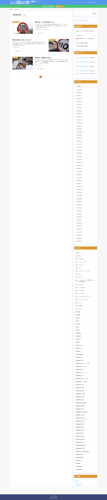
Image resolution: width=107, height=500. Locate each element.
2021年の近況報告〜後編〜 (82, 43)
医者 (78, 318)
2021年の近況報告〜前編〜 (82, 46)
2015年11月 (79, 189)
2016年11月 (79, 165)
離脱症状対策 (80, 454)
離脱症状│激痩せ (81, 439)
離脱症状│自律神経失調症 (83, 451)
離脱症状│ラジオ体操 (82, 381)
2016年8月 (79, 171)
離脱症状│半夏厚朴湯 (82, 403)
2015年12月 (79, 186)
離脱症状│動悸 (80, 399)
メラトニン (79, 302)
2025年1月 (79, 86)
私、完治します (79, 35)
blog (78, 252)
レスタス (79, 309)
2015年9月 (79, 195)
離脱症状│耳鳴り (81, 448)
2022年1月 (79, 95)
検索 (94, 13)
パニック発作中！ (81, 287)
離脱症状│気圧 (80, 427)
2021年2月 (79, 111)
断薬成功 (79, 333)
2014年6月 (79, 241)
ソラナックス (80, 277)
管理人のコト (80, 345)
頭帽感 (78, 463)
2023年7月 (79, 89)
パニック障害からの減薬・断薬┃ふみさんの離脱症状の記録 (24, 2)
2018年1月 (79, 141)
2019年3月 (79, 129)
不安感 (78, 311)
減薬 (78, 342)
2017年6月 (79, 150)
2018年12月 (79, 132)
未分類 (78, 339)
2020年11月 (79, 113)
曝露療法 (79, 336)
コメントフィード (79, 483)
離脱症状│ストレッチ (82, 372)
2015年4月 (79, 211)
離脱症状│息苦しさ (81, 418)
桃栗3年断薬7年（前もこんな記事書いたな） (85, 39)
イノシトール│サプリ (82, 262)
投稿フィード (78, 482)
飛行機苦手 (79, 469)
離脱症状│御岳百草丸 (82, 412)
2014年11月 (79, 226)
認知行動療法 (80, 354)
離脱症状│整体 (80, 424)
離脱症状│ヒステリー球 (82, 378)
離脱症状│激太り (81, 436)
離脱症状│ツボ (80, 375)
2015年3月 (79, 214)
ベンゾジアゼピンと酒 (82, 299)
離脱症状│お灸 (80, 360)
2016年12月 (79, 162)
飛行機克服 (79, 466)
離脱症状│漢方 (80, 433)
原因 (78, 321)
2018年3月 (79, 135)
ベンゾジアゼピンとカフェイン (84, 296)
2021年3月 (79, 107)
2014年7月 (79, 238)
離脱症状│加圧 (80, 396)
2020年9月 (79, 117)
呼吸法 (78, 324)
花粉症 (78, 351)
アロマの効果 (80, 259)
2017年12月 (79, 144)
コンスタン (79, 268)
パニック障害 (80, 290)
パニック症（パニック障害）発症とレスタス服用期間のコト (85, 280)
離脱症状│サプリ (81, 369)
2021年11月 (79, 98)
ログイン (77, 480)
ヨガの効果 (79, 305)
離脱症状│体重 (80, 390)
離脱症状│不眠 (80, 387)
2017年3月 (79, 156)
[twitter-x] (52, 496)
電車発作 (79, 460)
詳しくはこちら (59, 6)
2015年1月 (79, 220)
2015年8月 (79, 198)
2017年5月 (79, 153)
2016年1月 (79, 183)
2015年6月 (79, 205)
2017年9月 (79, 147)
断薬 (78, 330)
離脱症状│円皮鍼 (81, 393)
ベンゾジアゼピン (81, 293)
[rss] (56, 496)
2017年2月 (79, 159)
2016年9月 (79, 168)
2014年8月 (79, 235)
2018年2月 (79, 138)
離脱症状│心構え (81, 415)
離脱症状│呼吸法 (81, 406)
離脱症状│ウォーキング (82, 366)
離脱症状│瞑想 (80, 442)
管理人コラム (80, 348)
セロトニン (79, 274)
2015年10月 (79, 192)
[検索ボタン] (95, 2)
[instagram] (54, 496)
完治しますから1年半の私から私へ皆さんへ (85, 31)
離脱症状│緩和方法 (81, 445)
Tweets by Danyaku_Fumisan (82, 20)
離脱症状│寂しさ (81, 409)
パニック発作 (80, 284)
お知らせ (79, 255)
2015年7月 (79, 201)
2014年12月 (79, 223)
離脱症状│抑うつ (81, 421)
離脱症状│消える (81, 430)
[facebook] (51, 496)
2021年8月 (79, 101)
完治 (78, 327)
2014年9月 (79, 232)
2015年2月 (79, 217)
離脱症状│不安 (80, 384)
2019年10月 (79, 126)
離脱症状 (79, 357)
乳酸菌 (78, 315)
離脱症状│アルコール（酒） (83, 363)
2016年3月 (79, 177)
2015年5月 (79, 208)
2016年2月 (79, 180)
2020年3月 (79, 120)
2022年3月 (79, 92)
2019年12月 (79, 123)
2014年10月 (79, 229)
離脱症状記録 (80, 457)
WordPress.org (78, 485)
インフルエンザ (80, 265)
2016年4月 (79, 174)
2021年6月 (79, 104)
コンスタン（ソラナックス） (83, 271)
